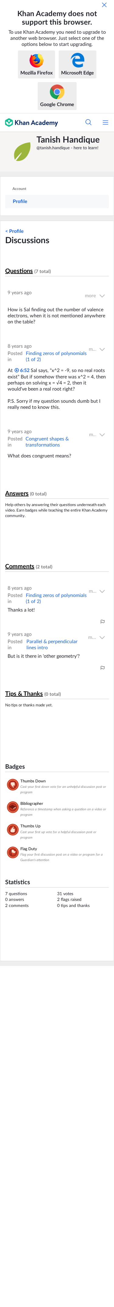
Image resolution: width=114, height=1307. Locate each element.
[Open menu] (105, 122)
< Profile (14, 231)
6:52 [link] (24, 370)
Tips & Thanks (24, 694)
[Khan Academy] (29, 122)
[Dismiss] (104, 5)
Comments (19, 567)
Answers (17, 494)
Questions (19, 271)
